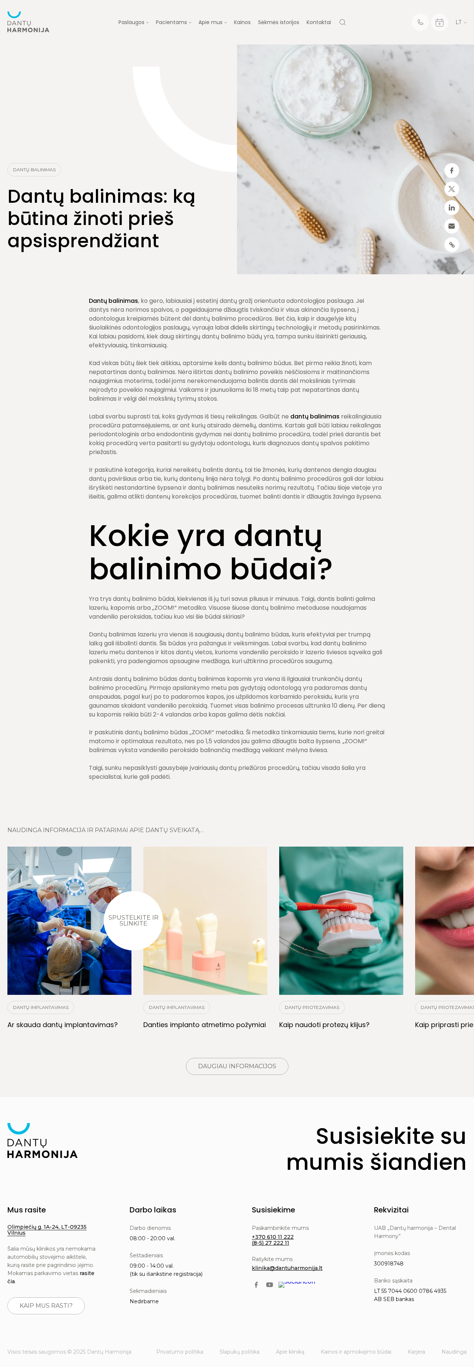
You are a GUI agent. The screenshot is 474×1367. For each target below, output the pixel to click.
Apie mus (210, 22)
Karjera (416, 1351)
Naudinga (454, 1351)
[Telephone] (420, 22)
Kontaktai (319, 22)
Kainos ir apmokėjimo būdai (356, 1351)
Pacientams (171, 22)
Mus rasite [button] (26, 1210)
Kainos (242, 22)
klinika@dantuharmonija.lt (287, 1268)
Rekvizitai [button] (391, 1210)
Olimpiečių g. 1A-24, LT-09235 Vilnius (47, 1230)
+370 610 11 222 (273, 1236)
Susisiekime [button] (273, 1210)
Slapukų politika (240, 1351)
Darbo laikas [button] (153, 1210)
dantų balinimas (315, 416)
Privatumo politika (179, 1351)
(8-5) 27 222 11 (270, 1242)
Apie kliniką (290, 1351)
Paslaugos (131, 22)
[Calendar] (439, 22)
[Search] (342, 22)
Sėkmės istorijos (278, 22)
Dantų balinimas (113, 301)
